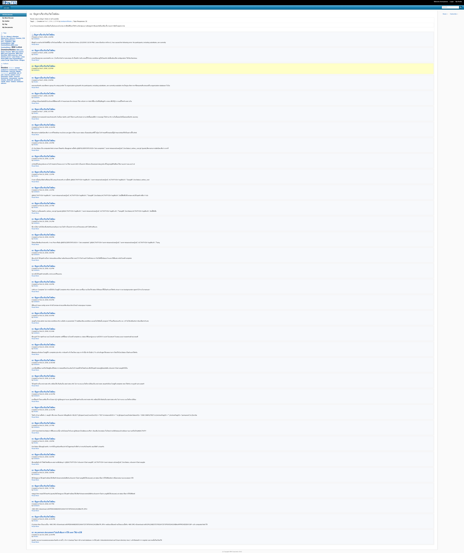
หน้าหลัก (6, 8)
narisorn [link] (17, 76)
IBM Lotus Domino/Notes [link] (11, 48)
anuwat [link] (17, 68)
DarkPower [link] (5, 71)
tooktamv (37, 39)
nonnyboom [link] (13, 78)
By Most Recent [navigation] (7, 18)
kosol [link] (18, 75)
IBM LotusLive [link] (13, 55)
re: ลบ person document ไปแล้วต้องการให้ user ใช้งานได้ (57, 532)
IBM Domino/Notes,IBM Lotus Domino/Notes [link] (9, 45)
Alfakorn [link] (11, 68)
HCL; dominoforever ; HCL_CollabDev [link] (8, 41)
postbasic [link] (17, 80)
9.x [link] (5, 36)
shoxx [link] (8, 81)
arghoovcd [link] (4, 70)
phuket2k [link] (10, 80)
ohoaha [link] (3, 80)
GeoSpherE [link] (4, 73)
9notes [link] (4, 67)
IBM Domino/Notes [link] (8, 42)
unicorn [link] (3, 83)
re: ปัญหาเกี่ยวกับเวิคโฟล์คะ (43, 50)
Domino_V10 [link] (20, 38)
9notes (36, 54)
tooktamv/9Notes (66, 21)
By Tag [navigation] (4, 24)
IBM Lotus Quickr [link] (18, 52)
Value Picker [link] (14, 60)
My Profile (459, 1)
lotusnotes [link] (4, 76)
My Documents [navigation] (7, 27)
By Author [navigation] (5, 21)
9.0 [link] (2, 36)
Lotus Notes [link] (16, 57)
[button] (461, 7)
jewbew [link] (13, 75)
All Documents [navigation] (7, 15)
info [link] (18, 73)
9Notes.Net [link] (5, 38)
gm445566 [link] (12, 73)
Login (452, 1)
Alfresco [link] (12, 38)
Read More (35, 44)
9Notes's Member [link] (13, 36)
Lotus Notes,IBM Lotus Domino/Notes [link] (13, 57)
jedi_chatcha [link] (5, 75)
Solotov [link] (13, 81)
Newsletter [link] (4, 78)
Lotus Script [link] (5, 60)
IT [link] (20, 73)
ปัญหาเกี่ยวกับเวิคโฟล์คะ (44, 35)
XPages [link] (22, 60)
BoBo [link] (20, 70)
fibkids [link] (18, 71)
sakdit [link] (3, 81)
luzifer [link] (11, 76)
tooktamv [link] (20, 81)
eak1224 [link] (12, 71)
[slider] (1, 35)
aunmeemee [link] (13, 70)
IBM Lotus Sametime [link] (8, 53)
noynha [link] (20, 78)
